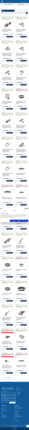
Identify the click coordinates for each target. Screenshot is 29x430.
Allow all (24, 220)
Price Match (18, 393)
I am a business (6, 402)
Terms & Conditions (4, 416)
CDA (17, 426)
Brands (18, 394)
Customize (13, 220)
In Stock (3, 233)
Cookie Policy (3, 417)
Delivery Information (4, 409)
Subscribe (12, 402)
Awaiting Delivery (5, 185)
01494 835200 (16, 420)
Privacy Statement (4, 415)
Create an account (4, 407)
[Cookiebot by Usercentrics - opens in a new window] (25, 208)
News (17, 390)
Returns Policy (3, 411)
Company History (19, 389)
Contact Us (3, 408)
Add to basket (9, 36)
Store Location (19, 392)
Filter (21, 10)
